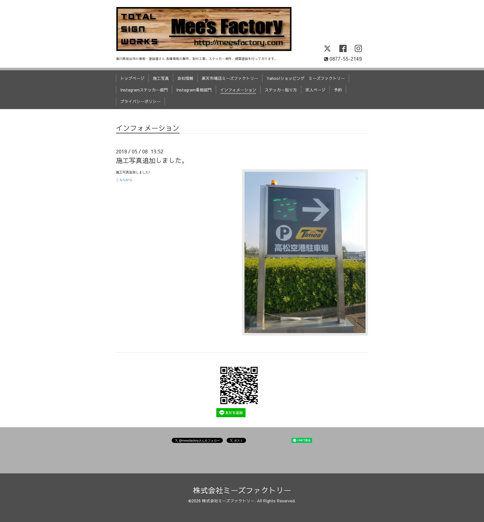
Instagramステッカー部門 (144, 89)
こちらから (124, 180)
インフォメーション (238, 89)
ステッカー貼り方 (281, 89)
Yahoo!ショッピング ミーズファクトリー (305, 78)
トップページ (132, 78)
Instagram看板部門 (194, 89)
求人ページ (315, 89)
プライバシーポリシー (140, 101)
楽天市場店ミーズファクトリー (230, 78)
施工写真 (161, 78)
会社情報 (185, 78)
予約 (338, 89)
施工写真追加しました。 (152, 160)
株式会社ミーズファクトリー (242, 490)
